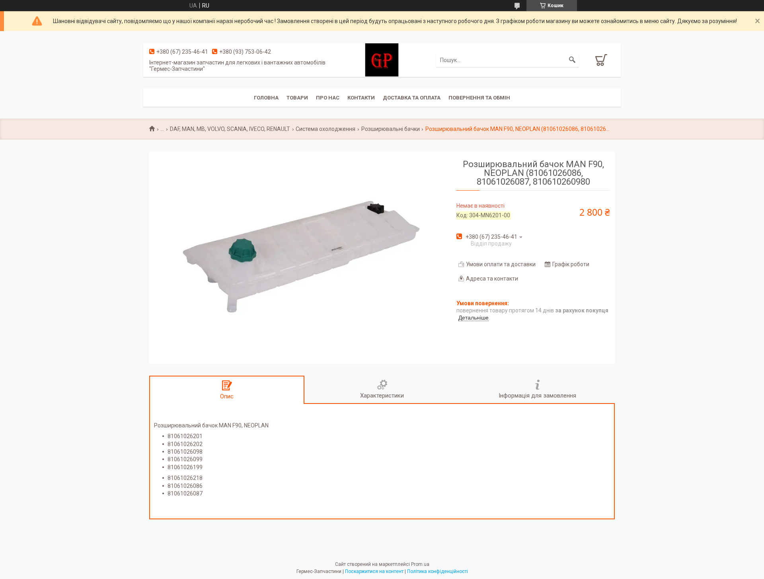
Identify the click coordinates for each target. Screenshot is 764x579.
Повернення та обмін (479, 98)
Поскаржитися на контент (374, 571)
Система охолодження (325, 129)
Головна (266, 98)
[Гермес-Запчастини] (382, 59)
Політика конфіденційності (437, 571)
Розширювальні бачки (390, 129)
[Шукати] (572, 60)
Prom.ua (420, 564)
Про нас (327, 98)
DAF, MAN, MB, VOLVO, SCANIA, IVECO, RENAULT (230, 129)
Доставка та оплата (411, 98)
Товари (297, 98)
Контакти (361, 98)
